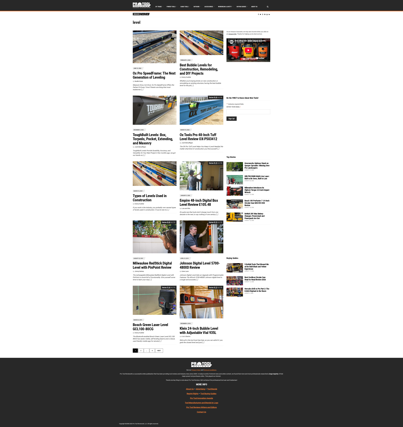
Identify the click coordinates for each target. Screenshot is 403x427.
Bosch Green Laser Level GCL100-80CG (150, 327)
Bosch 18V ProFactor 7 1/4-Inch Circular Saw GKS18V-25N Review (257, 203)
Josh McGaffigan (140, 147)
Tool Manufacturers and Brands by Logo (201, 403)
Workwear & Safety (225, 6)
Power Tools (171, 6)
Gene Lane (185, 271)
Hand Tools (184, 6)
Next (159, 350)
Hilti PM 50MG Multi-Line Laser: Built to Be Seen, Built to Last (257, 177)
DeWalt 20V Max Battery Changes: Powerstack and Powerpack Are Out (254, 216)
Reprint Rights (192, 394)
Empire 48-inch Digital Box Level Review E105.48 (199, 202)
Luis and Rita (186, 208)
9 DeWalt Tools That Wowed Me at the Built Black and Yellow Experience (257, 266)
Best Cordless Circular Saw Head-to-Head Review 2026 (255, 278)
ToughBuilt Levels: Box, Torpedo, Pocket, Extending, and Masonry (153, 139)
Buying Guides (241, 6)
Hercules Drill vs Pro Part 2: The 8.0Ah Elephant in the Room (257, 289)
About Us (254, 6)
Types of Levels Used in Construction (150, 198)
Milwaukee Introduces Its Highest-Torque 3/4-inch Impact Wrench (257, 190)
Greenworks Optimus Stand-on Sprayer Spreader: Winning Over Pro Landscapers (257, 165)
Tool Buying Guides (208, 394)
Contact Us (201, 412)
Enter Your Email (233, 107)
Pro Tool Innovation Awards (201, 398)
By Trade (159, 6)
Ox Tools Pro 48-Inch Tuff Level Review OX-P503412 (198, 137)
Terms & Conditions (210, 370)
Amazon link (232, 34)
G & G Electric (186, 336)
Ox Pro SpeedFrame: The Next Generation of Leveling (154, 75)
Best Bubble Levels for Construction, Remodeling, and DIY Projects (199, 69)
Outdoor (196, 6)
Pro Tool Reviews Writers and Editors (201, 407)
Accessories (208, 6)
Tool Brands (212, 389)
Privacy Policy (196, 370)
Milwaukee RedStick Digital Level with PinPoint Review (152, 265)
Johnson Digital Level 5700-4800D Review (200, 265)
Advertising (200, 389)
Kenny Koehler (186, 77)
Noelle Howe (139, 81)
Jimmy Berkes (139, 271)
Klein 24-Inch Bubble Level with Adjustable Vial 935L (199, 330)
